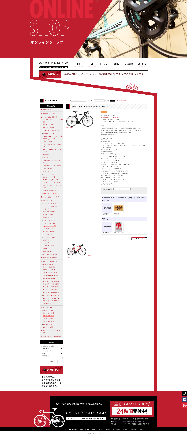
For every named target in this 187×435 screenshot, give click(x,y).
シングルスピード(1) (49, 237)
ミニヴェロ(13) (47, 234)
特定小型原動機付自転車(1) (51, 254)
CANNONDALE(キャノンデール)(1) (52, 145)
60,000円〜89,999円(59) (50, 275)
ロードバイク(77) (48, 217)
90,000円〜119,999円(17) (50, 278)
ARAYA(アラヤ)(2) (48, 133)
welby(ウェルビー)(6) (49, 190)
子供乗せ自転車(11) (48, 246)
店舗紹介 (116, 65)
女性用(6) (46, 240)
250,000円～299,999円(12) (51, 298)
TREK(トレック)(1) (48, 124)
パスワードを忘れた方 (122, 100)
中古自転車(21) (47, 110)
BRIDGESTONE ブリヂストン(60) (52, 186)
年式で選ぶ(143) (47, 307)
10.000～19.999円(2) (49, 267)
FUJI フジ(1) (46, 171)
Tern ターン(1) (47, 163)
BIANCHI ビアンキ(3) (49, 141)
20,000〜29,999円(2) (49, 270)
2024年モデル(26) (48, 318)
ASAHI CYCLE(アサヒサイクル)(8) (53, 136)
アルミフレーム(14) (49, 220)
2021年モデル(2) (48, 327)
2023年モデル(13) (48, 321)
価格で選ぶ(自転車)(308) (50, 258)
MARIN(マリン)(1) (48, 154)
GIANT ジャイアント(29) (50, 180)
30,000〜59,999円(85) (50, 272)
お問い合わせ (141, 65)
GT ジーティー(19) (49, 177)
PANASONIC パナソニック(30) (52, 160)
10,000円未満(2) (48, 264)
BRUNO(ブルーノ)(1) (49, 139)
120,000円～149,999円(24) (51, 281)
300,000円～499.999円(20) (51, 301)
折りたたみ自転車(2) (49, 231)
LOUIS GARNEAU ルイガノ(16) (52, 166)
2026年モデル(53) (48, 313)
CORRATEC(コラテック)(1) (51, 130)
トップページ (55, 65)
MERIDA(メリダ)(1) (48, 127)
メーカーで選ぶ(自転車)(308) (51, 117)
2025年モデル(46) (48, 316)
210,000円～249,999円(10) (51, 295)
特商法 (125, 429)
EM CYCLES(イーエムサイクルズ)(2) (53, 121)
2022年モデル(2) (48, 324)
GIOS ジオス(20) (48, 168)
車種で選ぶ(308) (47, 200)
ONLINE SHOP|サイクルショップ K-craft (100, 1)
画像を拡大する (70, 127)
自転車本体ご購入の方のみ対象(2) (52, 336)
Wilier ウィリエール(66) (50, 193)
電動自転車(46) (47, 251)
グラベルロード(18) (48, 229)
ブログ (141, 429)
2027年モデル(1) (48, 310)
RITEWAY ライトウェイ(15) (51, 182)
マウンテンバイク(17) (49, 212)
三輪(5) (45, 248)
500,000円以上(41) (48, 303)
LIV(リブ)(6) (46, 157)
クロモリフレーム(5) (50, 223)
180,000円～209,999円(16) (51, 292)
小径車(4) (46, 209)
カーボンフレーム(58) (50, 226)
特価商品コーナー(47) (49, 113)
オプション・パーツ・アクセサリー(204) (53, 332)
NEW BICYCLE (78, 65)
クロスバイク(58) (48, 214)
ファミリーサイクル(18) (50, 206)
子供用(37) (46, 243)
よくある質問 (129, 65)
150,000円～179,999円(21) (51, 287)
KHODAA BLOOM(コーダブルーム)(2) (52, 150)
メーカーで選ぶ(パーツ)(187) (51, 197)
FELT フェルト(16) (48, 174)
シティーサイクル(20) (49, 203)
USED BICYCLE (91, 65)
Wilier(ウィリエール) (104, 65)
